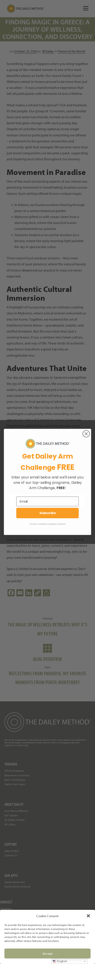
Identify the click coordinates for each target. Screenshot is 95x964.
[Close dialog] (86, 433)
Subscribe (47, 513)
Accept (48, 953)
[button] (88, 916)
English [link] (61, 961)
